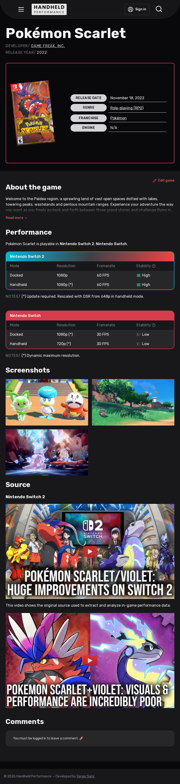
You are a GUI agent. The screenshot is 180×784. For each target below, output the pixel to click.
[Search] (159, 9)
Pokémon (118, 118)
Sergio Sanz (86, 776)
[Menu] (21, 9)
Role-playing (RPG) (126, 108)
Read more (14, 218)
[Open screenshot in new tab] (47, 402)
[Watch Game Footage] (90, 551)
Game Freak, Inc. (48, 46)
